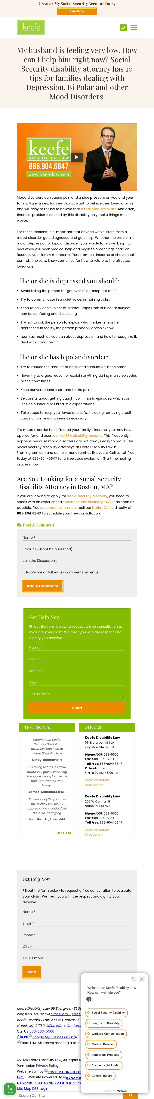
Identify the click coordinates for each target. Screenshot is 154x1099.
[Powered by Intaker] (122, 1091)
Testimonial (38, 727)
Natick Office (103, 507)
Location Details (97, 780)
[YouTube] (26, 1037)
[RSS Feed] (75, 1037)
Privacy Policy (47, 1065)
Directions (92, 785)
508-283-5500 (41, 1031)
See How (77, 11)
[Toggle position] (134, 979)
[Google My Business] (51, 1037)
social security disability (87, 496)
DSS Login (40, 1088)
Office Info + (61, 1014)
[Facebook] (18, 1037)
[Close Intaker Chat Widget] (142, 979)
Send (77, 708)
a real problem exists (98, 209)
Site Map (24, 1088)
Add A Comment (42, 586)
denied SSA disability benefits (77, 435)
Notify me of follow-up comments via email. (62, 572)
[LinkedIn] (22, 1037)
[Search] (130, 1095)
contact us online (58, 507)
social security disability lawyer (89, 501)
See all (62, 833)
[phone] (123, 27)
